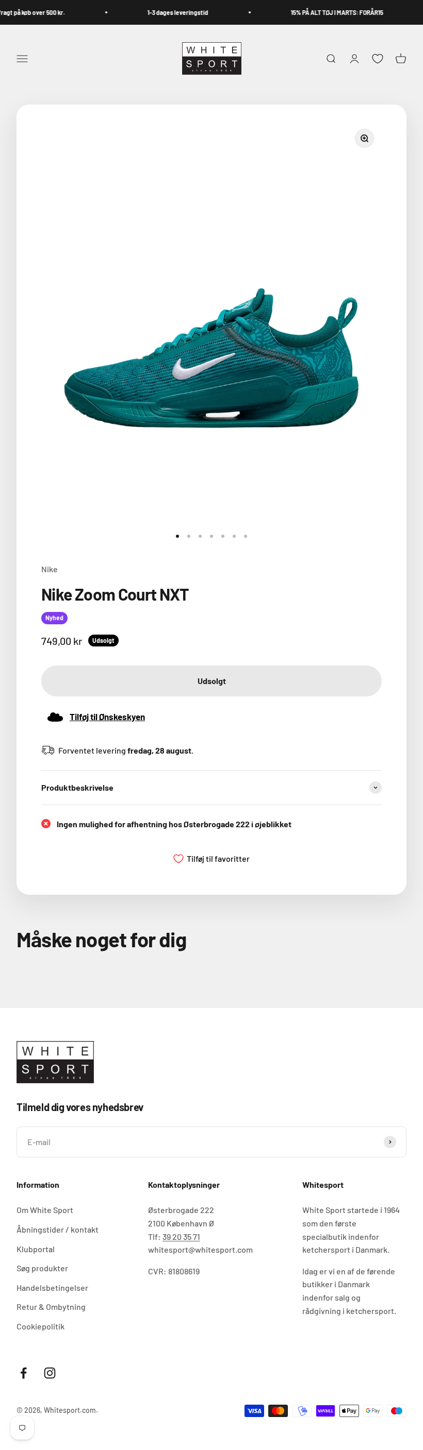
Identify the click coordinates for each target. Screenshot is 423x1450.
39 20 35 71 (181, 1236)
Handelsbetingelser (52, 1287)
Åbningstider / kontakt (58, 1229)
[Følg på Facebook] (23, 1373)
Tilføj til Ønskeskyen (107, 716)
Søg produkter (42, 1268)
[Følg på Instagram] (50, 1373)
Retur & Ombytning (51, 1306)
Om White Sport (45, 1210)
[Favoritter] (377, 59)
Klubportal (36, 1249)
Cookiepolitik (40, 1326)
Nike (49, 569)
